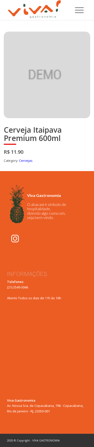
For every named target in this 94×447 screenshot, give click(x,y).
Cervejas (26, 160)
